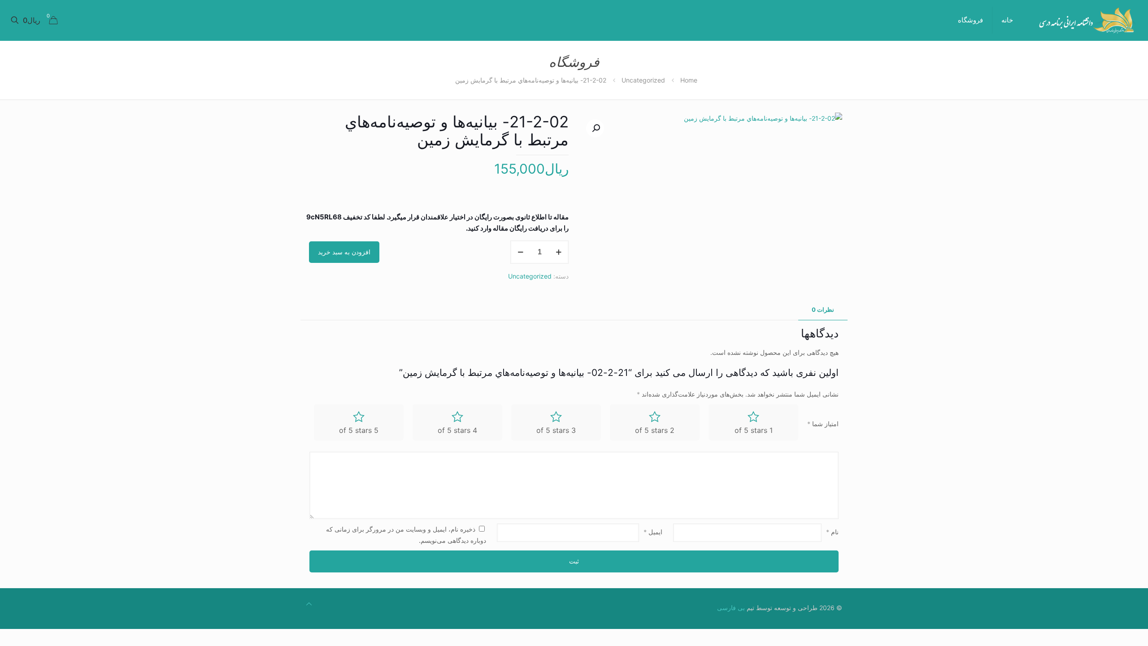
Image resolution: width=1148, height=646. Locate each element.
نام (832, 532)
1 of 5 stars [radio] (754, 430)
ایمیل (653, 532)
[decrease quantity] (520, 252)
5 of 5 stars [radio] (358, 430)
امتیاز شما (823, 424)
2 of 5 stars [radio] (654, 430)
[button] (595, 128)
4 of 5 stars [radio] (457, 430)
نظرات (823, 309)
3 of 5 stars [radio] (556, 430)
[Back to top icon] (309, 603)
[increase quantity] (558, 252)
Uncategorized (643, 80)
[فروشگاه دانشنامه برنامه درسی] (1087, 20)
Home (688, 80)
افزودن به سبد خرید (344, 252)
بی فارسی (731, 607)
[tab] (823, 310)
